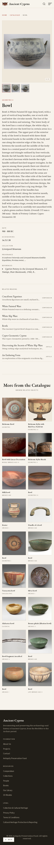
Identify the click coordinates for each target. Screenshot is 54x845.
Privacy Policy (9, 812)
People (6, 780)
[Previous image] (6, 51)
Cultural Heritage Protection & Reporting (20, 822)
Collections (8, 776)
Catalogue (15, 15)
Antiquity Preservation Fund (15, 758)
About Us (7, 744)
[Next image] (47, 51)
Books (6, 785)
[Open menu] (50, 4)
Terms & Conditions (11, 817)
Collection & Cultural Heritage (15, 808)
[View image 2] (16, 88)
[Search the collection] (44, 4)
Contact (6, 753)
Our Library (7, 790)
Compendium (8, 771)
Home (4, 15)
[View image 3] (25, 88)
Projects (6, 748)
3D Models (7, 795)
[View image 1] (6, 88)
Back (10, 839)
